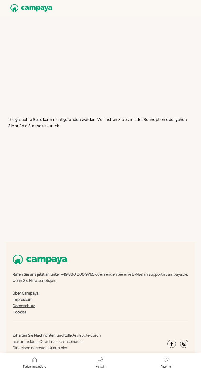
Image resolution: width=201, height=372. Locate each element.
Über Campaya (25, 293)
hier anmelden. (25, 341)
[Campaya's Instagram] (184, 344)
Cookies (19, 312)
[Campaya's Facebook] (172, 344)
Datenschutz (24, 305)
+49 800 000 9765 (77, 274)
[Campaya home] (30, 8)
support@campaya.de (168, 274)
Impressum (23, 299)
